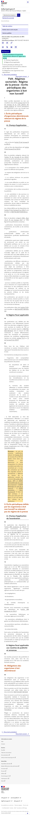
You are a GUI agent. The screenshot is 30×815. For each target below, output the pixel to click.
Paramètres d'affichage (21, 808)
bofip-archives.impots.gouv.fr (7, 757)
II (18, 695)
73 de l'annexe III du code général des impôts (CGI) (16, 104)
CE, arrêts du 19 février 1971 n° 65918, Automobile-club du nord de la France (15, 481)
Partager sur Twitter (7, 47)
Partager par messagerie (15, 47)
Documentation (4, 755)
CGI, (24, 218)
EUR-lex (3, 773)
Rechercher (18, 15)
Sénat (2, 781)
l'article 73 (23, 307)
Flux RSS (3, 750)
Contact (3, 744)
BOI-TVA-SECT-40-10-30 (21, 692)
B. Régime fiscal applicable (12, 62)
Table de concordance (6, 752)
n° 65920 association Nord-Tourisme (15, 490)
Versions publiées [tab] (6, 33)
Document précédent (10, 74)
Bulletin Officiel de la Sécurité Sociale (9, 766)
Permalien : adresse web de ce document (11, 42)
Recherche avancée (8, 18)
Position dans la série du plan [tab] (10, 29)
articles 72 (21, 103)
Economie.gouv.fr (5, 776)
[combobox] (9, 15)
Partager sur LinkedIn (11, 47)
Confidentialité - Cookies (8, 808)
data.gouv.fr (17, 801)
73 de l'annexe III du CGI (16, 339)
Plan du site (25, 805)
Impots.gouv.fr (4, 778)
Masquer (6, 51)
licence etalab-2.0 (5, 813)
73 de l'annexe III (14, 220)
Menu (27, 2)
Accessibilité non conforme (7, 805)
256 (17, 443)
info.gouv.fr (4, 798)
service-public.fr (15, 798)
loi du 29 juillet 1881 (14, 532)
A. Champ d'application (11, 60)
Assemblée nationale (5, 763)
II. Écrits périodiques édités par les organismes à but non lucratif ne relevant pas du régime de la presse (14, 66)
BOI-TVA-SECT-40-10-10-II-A (19, 212)
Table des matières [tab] (7, 26)
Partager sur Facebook (2, 47)
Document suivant (21, 76)
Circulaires (3, 768)
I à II (14, 681)
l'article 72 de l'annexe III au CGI (14, 210)
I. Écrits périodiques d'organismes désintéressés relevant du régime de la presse (14, 56)
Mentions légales (18, 805)
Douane (3, 771)
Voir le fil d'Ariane (5, 21)
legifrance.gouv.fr (6, 801)
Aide (2, 741)
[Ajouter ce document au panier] (7, 42)
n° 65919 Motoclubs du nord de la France (15, 486)
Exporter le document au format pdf (2, 42)
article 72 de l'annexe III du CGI (16, 157)
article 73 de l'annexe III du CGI (16, 148)
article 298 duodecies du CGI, (15, 527)
